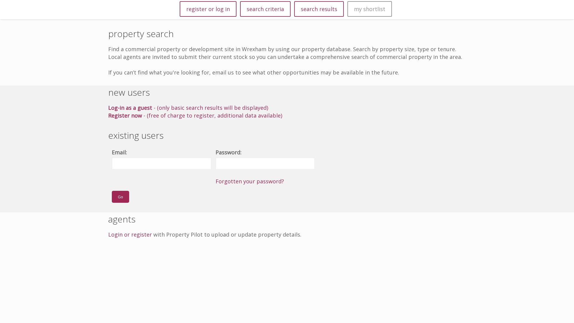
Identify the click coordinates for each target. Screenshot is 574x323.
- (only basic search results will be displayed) (188, 107)
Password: (229, 152)
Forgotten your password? (250, 181)
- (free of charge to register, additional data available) (195, 115)
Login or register (130, 234)
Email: (119, 152)
